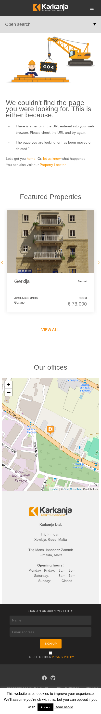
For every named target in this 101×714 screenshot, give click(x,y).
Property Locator (52, 165)
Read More (63, 707)
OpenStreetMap (72, 489)
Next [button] (97, 262)
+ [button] (8, 385)
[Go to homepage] (50, 10)
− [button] (9, 392)
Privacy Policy (63, 657)
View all (50, 330)
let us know (52, 159)
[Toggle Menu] (92, 8)
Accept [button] (45, 707)
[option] (50, 261)
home (31, 159)
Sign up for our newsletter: (50, 610)
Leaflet (54, 489)
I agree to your (50, 657)
